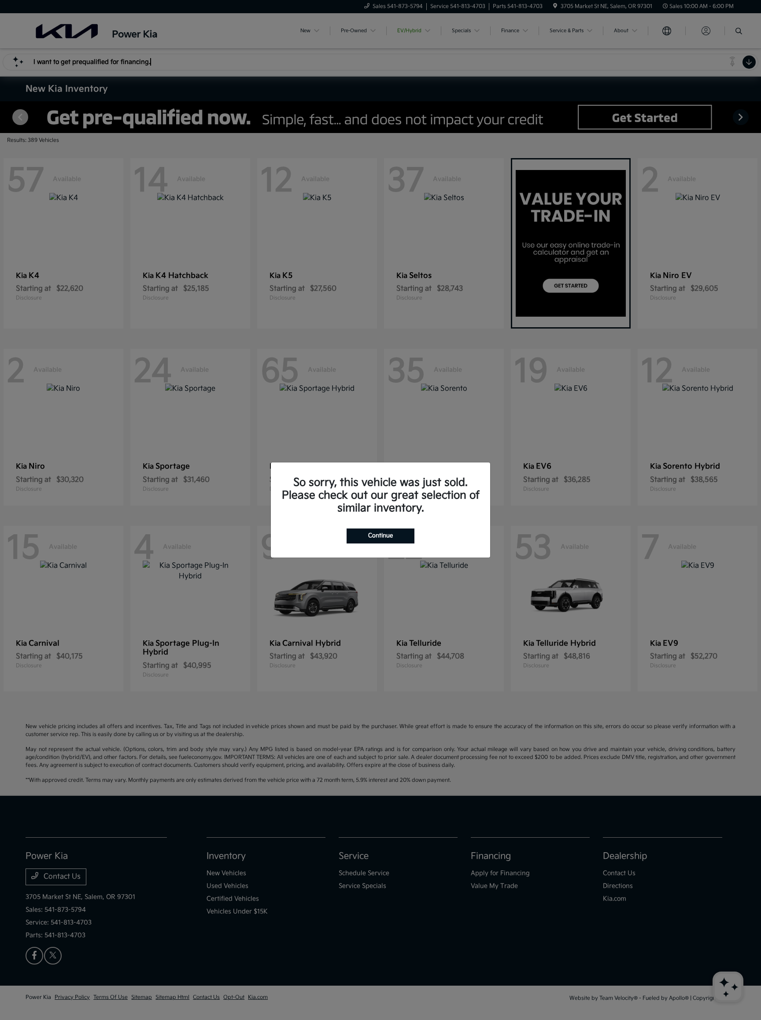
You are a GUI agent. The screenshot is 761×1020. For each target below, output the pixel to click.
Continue (380, 535)
